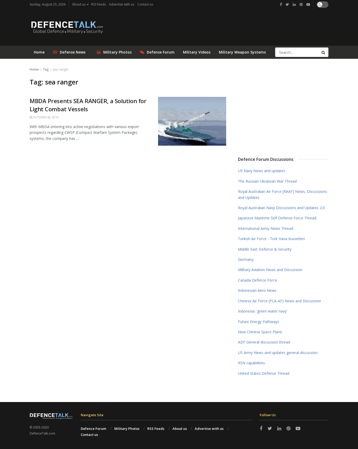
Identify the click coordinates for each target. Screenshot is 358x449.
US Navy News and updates (261, 170)
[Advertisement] (283, 105)
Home (39, 52)
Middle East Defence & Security (264, 249)
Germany (245, 259)
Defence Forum (93, 428)
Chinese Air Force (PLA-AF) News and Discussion (279, 300)
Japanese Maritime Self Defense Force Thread (277, 217)
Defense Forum (161, 52)
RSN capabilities (251, 362)
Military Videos (196, 52)
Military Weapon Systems (242, 52)
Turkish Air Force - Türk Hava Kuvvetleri (271, 238)
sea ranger (61, 69)
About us (78, 4)
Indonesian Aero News (257, 290)
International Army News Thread (265, 228)
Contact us (145, 4)
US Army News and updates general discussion (278, 352)
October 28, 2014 (45, 117)
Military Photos (117, 52)
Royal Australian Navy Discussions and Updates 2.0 (281, 207)
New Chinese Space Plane (260, 331)
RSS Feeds (98, 4)
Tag (45, 69)
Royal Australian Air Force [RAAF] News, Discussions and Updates (282, 194)
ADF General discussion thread (264, 342)
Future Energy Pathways (258, 321)
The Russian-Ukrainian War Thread (267, 181)
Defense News (72, 52)
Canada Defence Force (257, 280)
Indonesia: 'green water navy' (262, 311)
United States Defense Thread (263, 373)
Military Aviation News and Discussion (270, 269)
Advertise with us (121, 4)
